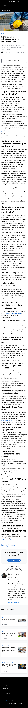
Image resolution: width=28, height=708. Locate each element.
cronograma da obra (8, 420)
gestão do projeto (7, 131)
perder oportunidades (13, 313)
